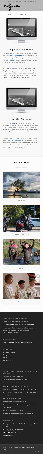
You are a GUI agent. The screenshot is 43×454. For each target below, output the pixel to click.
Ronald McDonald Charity (21, 234)
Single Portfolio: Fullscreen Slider (15, 14)
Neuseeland (21, 200)
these (31, 342)
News (5, 358)
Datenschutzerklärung (28, 447)
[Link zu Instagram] (35, 451)
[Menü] (39, 7)
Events (21, 268)
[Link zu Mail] (38, 451)
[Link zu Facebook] (32, 451)
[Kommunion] (21, 286)
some (22, 342)
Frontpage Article (9, 352)
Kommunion (21, 302)
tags (27, 342)
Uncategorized (8, 360)
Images (5, 355)
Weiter (41, 30)
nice (17, 342)
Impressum (6, 449)
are (5, 342)
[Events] (21, 252)
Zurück (2, 30)
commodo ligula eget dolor (16, 56)
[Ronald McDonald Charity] (21, 218)
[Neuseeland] (21, 185)
